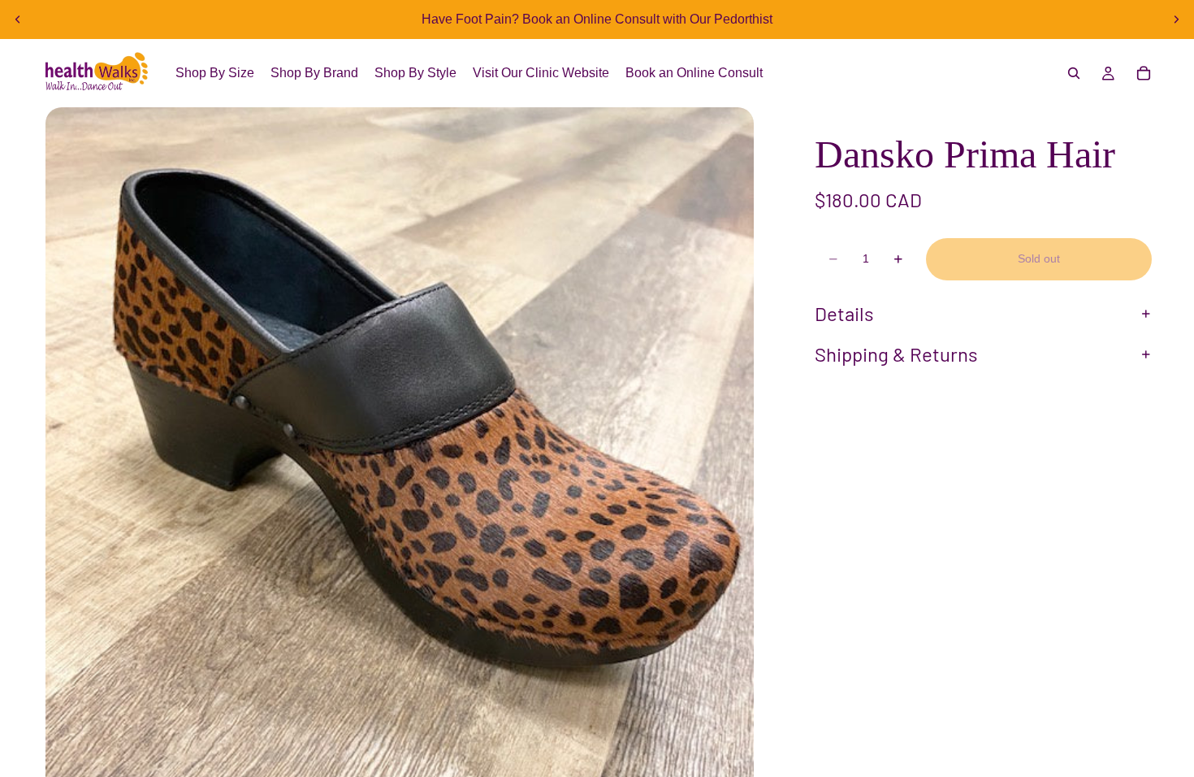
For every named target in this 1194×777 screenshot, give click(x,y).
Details (844, 313)
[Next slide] (1176, 19)
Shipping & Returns (896, 354)
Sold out (1039, 258)
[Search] (1074, 73)
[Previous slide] (18, 19)
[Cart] (1144, 73)
